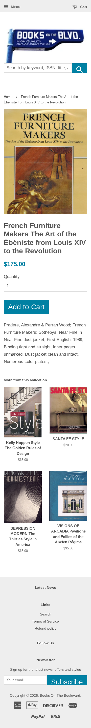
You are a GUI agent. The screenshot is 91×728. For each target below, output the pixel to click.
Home (8, 97)
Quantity (12, 276)
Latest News (45, 587)
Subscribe (67, 681)
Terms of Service (45, 621)
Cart (83, 7)
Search (45, 614)
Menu (15, 7)
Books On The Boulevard (60, 695)
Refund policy (45, 628)
